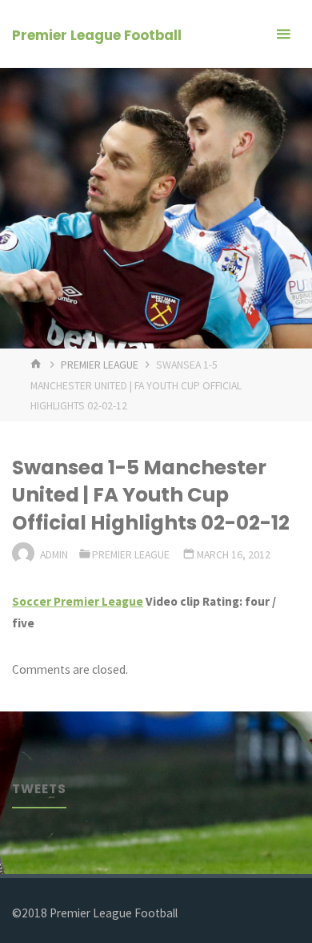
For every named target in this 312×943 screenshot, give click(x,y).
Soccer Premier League (77, 601)
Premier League (99, 364)
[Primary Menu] (283, 34)
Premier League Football (97, 35)
